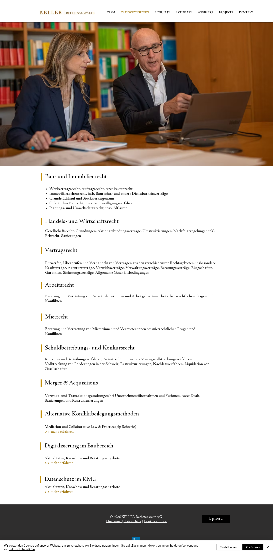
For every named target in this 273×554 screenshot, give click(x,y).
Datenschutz (132, 521)
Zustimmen (253, 547)
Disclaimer (114, 521)
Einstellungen (228, 547)
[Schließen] (268, 547)
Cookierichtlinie (155, 521)
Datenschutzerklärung (22, 549)
